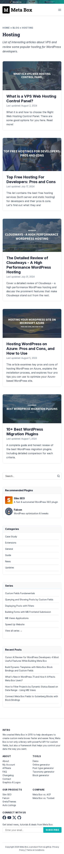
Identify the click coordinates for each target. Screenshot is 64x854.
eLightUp (47, 847)
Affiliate (6, 768)
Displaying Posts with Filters (19, 605)
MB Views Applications (17, 618)
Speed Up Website (14, 624)
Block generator (41, 775)
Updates (9, 567)
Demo (36, 761)
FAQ (4, 771)
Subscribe (52, 830)
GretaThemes (9, 801)
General (9, 549)
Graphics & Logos (11, 782)
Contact (6, 779)
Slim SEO (6, 794)
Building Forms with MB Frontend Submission (28, 612)
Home (6, 27)
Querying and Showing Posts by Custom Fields (29, 599)
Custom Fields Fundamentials (20, 593)
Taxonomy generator (43, 771)
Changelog (8, 775)
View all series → (13, 630)
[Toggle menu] (60, 10)
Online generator (41, 764)
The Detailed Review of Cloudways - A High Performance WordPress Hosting (28, 265)
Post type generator (43, 768)
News (8, 561)
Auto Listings (9, 805)
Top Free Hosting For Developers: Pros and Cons (31, 179)
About (5, 761)
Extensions (10, 542)
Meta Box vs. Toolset (44, 798)
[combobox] (29, 476)
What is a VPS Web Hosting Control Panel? (31, 98)
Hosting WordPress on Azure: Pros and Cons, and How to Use (30, 349)
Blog (16, 27)
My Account (8, 764)
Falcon (5, 798)
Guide (8, 555)
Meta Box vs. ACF (42, 794)
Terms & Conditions (35, 850)
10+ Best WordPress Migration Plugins (24, 431)
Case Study (11, 536)
